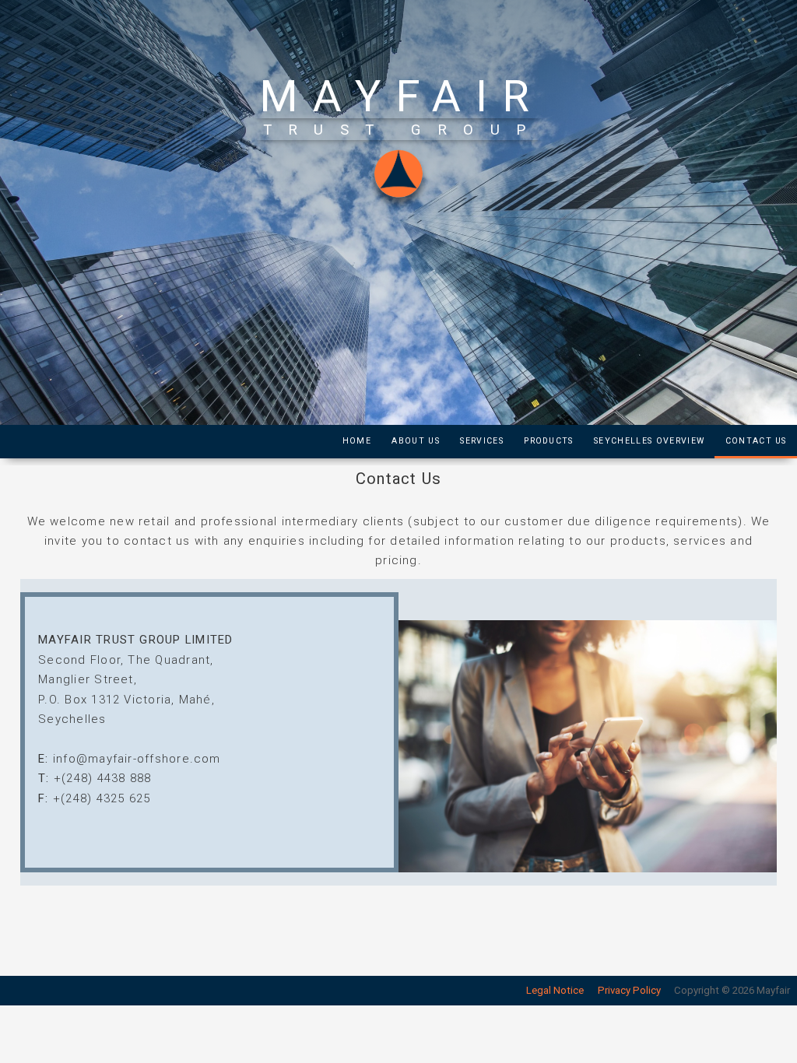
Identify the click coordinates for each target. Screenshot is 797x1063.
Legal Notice (555, 990)
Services (482, 441)
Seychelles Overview (649, 441)
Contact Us (756, 441)
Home (356, 441)
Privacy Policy (629, 990)
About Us (415, 441)
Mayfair (402, 96)
